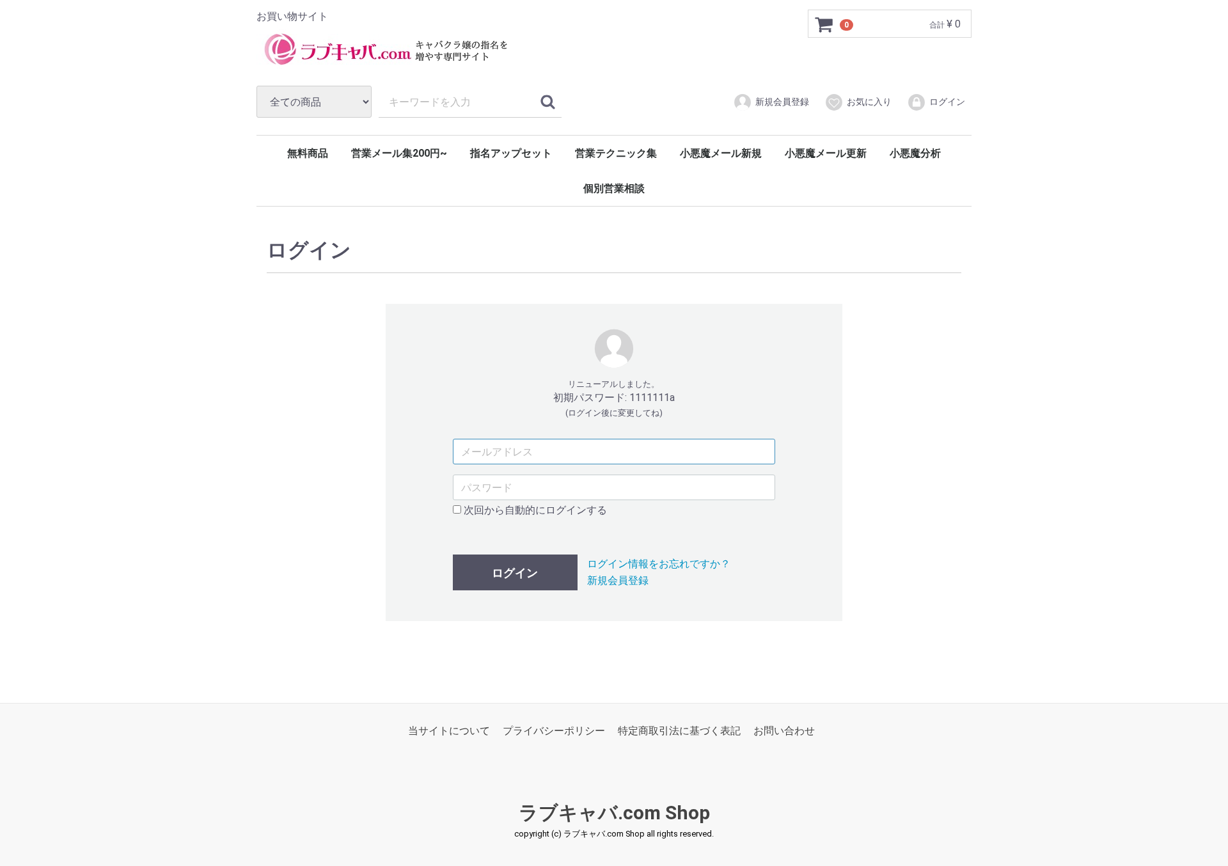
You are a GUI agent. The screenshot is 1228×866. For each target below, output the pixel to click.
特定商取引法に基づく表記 (679, 731)
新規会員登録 (782, 102)
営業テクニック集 (616, 153)
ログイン (947, 102)
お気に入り (869, 102)
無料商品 (307, 153)
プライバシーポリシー (554, 731)
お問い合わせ (784, 731)
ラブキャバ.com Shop (614, 812)
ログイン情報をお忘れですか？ (658, 564)
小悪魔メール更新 (826, 153)
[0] (824, 24)
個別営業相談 (614, 188)
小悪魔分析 (915, 153)
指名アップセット (511, 153)
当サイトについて (449, 731)
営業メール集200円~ (399, 153)
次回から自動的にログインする (534, 510)
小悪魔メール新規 (721, 153)
